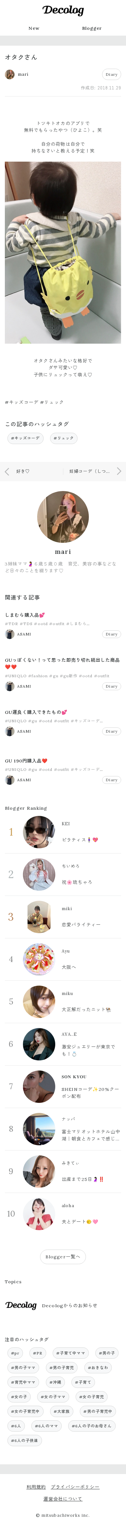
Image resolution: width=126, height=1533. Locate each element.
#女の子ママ (53, 1396)
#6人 (16, 1426)
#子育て (83, 1382)
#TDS (26, 623)
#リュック (64, 438)
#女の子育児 (91, 1396)
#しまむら (76, 623)
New (33, 28)
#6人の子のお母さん (92, 1426)
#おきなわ (98, 1367)
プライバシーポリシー (75, 1487)
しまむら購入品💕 (25, 615)
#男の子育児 (61, 1367)
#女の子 (19, 1396)
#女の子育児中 (25, 1411)
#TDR (11, 623)
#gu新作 (69, 675)
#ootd (41, 623)
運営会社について (62, 1499)
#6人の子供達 (24, 1440)
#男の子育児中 (97, 1411)
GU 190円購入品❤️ (26, 761)
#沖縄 (55, 1382)
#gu (53, 675)
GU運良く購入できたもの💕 (36, 712)
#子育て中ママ (70, 1353)
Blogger (92, 28)
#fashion (38, 675)
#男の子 (107, 1353)
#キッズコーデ (25, 438)
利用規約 (36, 1487)
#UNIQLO (16, 675)
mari (63, 551)
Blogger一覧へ (63, 1257)
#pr (15, 1353)
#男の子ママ (23, 1367)
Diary (112, 74)
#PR (37, 1353)
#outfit (57, 623)
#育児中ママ (23, 1382)
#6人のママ (46, 1426)
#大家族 (62, 1411)
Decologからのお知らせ (70, 1306)
